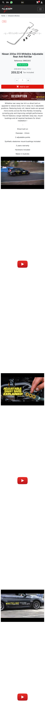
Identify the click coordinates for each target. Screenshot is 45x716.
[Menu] (40, 9)
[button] (17, 80)
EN (7, 2)
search (3, 2)
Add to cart (22, 86)
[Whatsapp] (11, 2)
